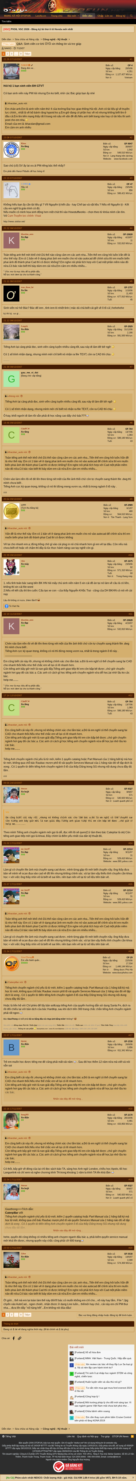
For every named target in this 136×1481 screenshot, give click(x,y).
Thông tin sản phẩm (25, 1029)
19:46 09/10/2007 (12, 422)
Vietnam (129, 77)
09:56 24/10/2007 (12, 782)
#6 (131, 320)
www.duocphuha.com (122, 972)
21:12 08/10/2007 (12, 320)
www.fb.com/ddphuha (56, 1029)
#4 (131, 228)
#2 (131, 137)
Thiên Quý (33, 1025)
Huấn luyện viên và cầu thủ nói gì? (98, 1381)
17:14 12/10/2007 (12, 695)
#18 (131, 1108)
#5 (131, 281)
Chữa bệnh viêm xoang (92, 1411)
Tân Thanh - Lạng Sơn (122, 517)
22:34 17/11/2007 (12, 1179)
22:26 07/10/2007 (12, 59)
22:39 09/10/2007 (12, 555)
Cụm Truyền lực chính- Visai (24, 215)
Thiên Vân (60, 1025)
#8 (131, 422)
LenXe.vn (40, 15)
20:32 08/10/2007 (12, 228)
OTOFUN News (120, 1436)
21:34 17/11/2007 (12, 951)
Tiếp (27, 53)
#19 (131, 1179)
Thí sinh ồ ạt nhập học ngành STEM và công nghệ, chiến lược (103, 1375)
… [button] (16, 53)
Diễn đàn (87, 15)
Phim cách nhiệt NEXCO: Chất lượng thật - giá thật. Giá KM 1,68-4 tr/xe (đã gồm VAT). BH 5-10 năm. (71, 1477)
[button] (78, 16)
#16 (131, 951)
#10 (131, 555)
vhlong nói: (14, 396)
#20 (131, 1247)
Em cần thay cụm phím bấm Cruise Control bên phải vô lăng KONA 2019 (103, 1419)
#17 (131, 1035)
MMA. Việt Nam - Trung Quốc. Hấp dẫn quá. (103, 1358)
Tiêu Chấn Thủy (107, 1025)
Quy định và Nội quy (87, 1436)
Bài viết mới (77, 1347)
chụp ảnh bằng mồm (56, 1019)
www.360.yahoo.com (123, 861)
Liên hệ (71, 1436)
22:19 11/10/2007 (12, 614)
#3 (131, 178)
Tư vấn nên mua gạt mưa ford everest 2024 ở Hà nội (103, 1389)
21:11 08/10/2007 (12, 281)
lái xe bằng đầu (36, 1019)
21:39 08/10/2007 (12, 367)
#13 (131, 782)
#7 (131, 367)
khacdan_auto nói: (18, 452)
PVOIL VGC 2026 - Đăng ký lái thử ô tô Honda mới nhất (42, 29)
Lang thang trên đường (121, 156)
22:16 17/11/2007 (12, 1108)
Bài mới (72, 15)
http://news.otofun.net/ (14, 221)
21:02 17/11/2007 (12, 843)
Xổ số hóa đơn (88, 1352)
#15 (131, 884)
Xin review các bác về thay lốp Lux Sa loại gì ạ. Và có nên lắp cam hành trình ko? (104, 1366)
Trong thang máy (124, 576)
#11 (131, 614)
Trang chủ (57, 15)
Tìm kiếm (6, 21)
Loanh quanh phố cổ (123, 801)
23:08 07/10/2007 (12, 137)
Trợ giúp (105, 1436)
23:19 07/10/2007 (12, 178)
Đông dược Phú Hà (123, 969)
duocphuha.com (42, 1029)
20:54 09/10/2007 (12, 499)
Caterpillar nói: (15, 982)
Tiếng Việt (10, 1436)
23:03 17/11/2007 (12, 1247)
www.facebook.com (123, 159)
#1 (131, 59)
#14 (131, 843)
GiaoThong (12, 1019)
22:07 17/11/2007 (12, 1035)
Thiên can (79, 1025)
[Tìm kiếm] (131, 16)
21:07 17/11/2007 (12, 884)
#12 (131, 695)
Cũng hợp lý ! (87, 1396)
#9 (131, 499)
